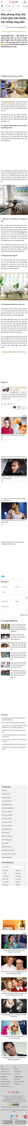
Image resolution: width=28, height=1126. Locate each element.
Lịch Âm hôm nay (5, 1071)
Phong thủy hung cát (6, 846)
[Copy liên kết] (14, 404)
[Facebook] (11, 1116)
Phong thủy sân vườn (7, 822)
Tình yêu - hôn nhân (6, 797)
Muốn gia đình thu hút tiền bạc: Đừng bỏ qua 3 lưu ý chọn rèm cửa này (18, 665)
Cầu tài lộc (4, 790)
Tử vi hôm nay (17, 1079)
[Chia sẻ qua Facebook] (2, 404)
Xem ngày (7, 6)
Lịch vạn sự (22, 352)
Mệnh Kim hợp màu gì (6, 1086)
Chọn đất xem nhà (6, 794)
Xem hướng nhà (5, 832)
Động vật (18, 870)
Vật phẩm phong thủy (7, 804)
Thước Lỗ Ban (5, 843)
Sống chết (5, 884)
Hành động (18, 876)
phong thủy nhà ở (10, 102)
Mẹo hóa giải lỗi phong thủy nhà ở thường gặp (13, 722)
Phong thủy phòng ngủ (7, 811)
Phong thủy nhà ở (5, 1084)
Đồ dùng (18, 873)
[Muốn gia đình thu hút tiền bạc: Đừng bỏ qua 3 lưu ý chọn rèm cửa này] (5, 665)
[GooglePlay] (7, 1123)
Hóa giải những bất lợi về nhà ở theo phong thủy (14, 744)
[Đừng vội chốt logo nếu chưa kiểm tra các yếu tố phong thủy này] (5, 636)
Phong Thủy (8, 10)
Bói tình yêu (16, 1084)
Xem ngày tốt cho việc (6, 1074)
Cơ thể (4, 873)
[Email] (11, 404)
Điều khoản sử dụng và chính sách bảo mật (16, 1109)
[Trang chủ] (2, 6)
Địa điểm (18, 882)
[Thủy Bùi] (14, 407)
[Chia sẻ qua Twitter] (5, 404)
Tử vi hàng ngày (17, 1071)
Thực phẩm (6, 882)
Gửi (26, 597)
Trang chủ (3, 10)
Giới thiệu (3, 1109)
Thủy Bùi (19, 407)
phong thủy (5, 44)
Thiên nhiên (6, 876)
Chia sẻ (22, 928)
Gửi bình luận (23, 615)
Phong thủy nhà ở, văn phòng (8, 853)
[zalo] (8, 404)
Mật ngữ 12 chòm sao (19, 1081)
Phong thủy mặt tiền (6, 818)
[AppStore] (20, 1123)
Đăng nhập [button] (25, 2)
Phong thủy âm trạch (7, 829)
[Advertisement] (14, 59)
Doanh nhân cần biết (6, 801)
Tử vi (13, 6)
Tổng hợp (18, 884)
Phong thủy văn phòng (7, 825)
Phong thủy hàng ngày (7, 857)
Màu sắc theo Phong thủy (8, 850)
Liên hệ (14, 1111)
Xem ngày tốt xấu (7, 352)
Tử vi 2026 (16, 1069)
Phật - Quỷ (5, 879)
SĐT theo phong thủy (6, 839)
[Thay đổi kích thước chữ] (4, 27)
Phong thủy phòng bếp (7, 815)
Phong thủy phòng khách (7, 808)
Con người (18, 879)
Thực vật (5, 870)
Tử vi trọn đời (17, 1074)
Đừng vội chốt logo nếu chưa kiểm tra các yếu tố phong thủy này (18, 637)
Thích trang (9, 928)
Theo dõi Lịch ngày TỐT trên (12, 27)
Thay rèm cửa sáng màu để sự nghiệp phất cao (13, 31)
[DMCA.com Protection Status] (14, 1105)
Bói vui (18, 6)
